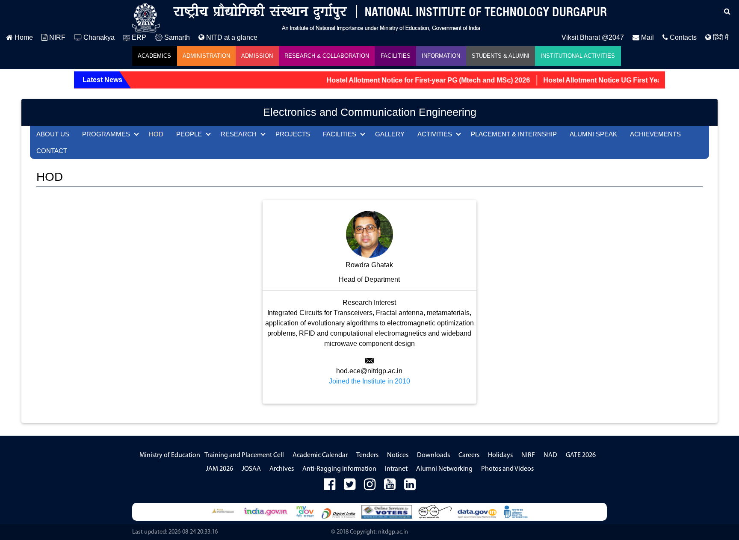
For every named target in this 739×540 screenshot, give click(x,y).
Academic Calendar (320, 455)
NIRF (56, 37)
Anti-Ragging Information (339, 469)
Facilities (339, 134)
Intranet (396, 469)
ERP (138, 37)
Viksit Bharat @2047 (593, 37)
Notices (397, 455)
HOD (156, 134)
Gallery (390, 134)
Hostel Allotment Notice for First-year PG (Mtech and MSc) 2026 (419, 80)
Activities (434, 134)
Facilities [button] (396, 56)
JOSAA (251, 469)
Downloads (433, 455)
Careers (468, 455)
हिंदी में (719, 37)
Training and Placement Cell (244, 455)
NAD (550, 455)
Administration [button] (206, 56)
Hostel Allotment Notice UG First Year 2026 (603, 80)
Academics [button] (154, 56)
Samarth (176, 37)
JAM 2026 (219, 469)
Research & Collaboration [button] (326, 56)
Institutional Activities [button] (578, 56)
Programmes (106, 134)
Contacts (682, 37)
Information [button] (441, 56)
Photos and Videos (507, 469)
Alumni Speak (593, 134)
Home (23, 37)
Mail (646, 37)
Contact (51, 150)
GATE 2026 (581, 455)
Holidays (500, 455)
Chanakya (98, 37)
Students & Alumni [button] (500, 56)
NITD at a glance (230, 37)
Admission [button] (257, 56)
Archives (281, 469)
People (189, 134)
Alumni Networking (444, 469)
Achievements (655, 134)
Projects (292, 134)
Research (239, 134)
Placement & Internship (514, 134)
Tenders (367, 455)
